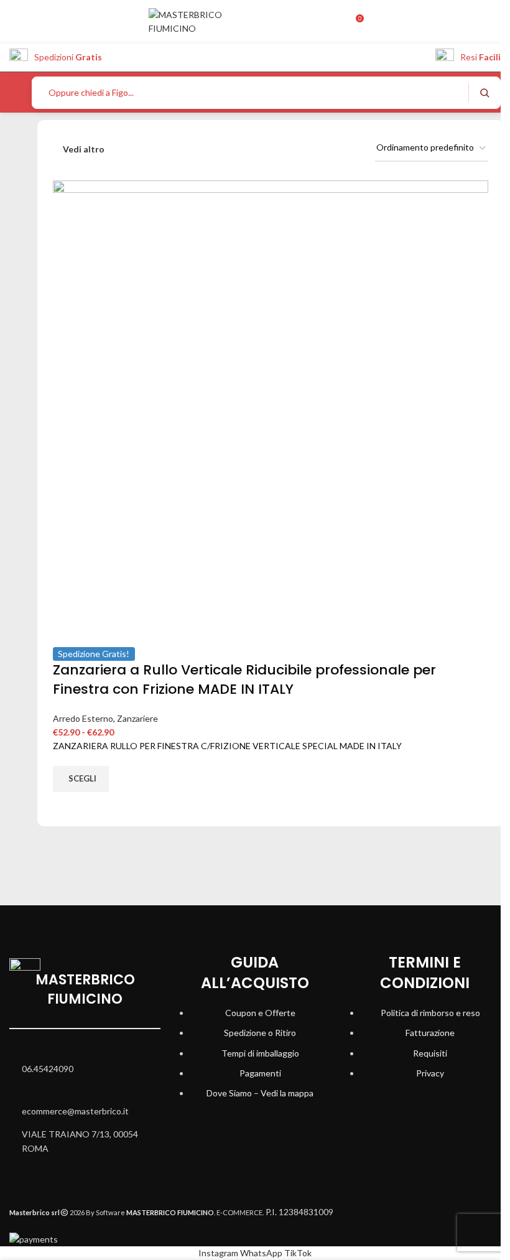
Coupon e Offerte (260, 1012)
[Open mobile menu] (14, 92)
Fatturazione (430, 1032)
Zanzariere (137, 718)
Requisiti (430, 1053)
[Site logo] (205, 21)
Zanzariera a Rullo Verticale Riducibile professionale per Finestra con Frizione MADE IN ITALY (244, 679)
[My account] (335, 21)
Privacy (430, 1073)
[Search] (484, 92)
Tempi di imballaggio (260, 1053)
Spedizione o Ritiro (260, 1032)
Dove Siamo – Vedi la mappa (259, 1093)
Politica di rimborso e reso (430, 1012)
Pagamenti (260, 1073)
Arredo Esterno (83, 718)
